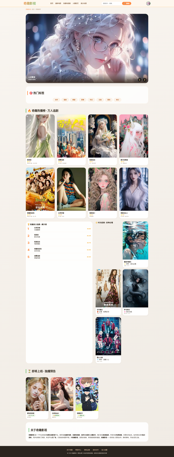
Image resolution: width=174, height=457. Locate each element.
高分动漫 (84, 3)
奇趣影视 (28, 9)
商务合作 (96, 450)
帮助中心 (78, 450)
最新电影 (58, 3)
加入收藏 (104, 450)
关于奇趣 (69, 450)
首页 (51, 3)
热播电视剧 (67, 3)
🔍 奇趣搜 (126, 3)
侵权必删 (87, 450)
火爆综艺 (76, 3)
